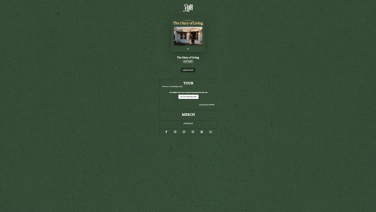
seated (211, 105)
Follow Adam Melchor (188, 96)
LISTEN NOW (188, 70)
